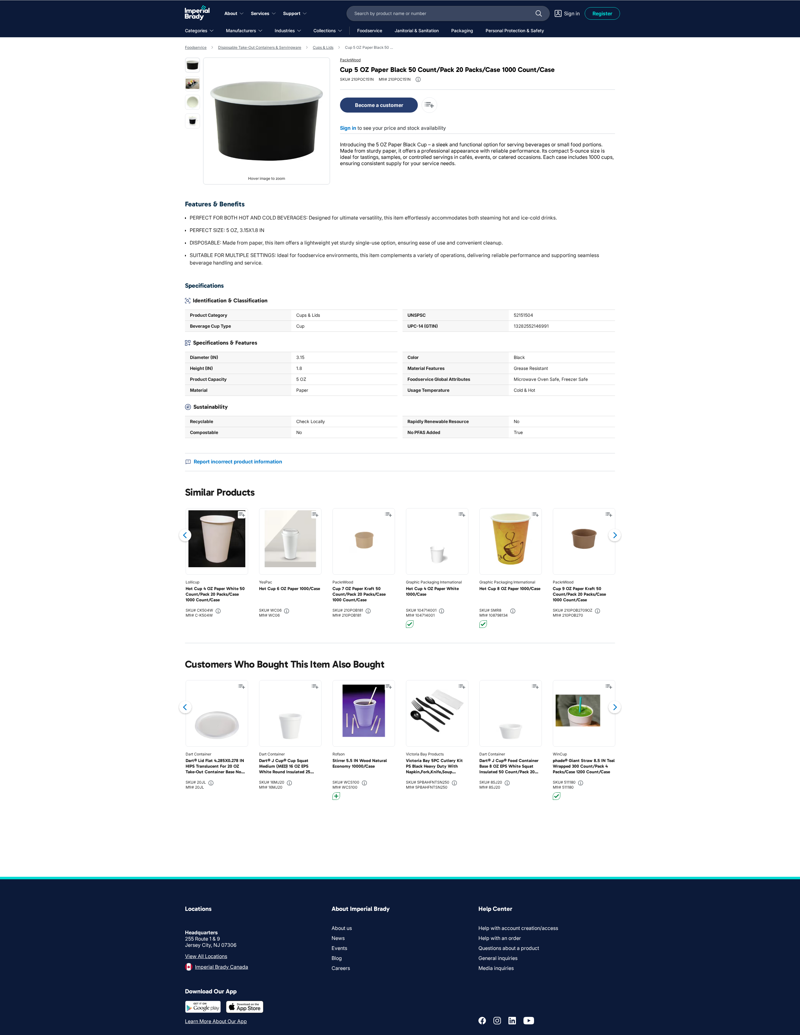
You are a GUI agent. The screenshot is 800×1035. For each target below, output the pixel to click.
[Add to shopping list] (241, 514)
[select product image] (192, 65)
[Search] (539, 13)
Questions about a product (508, 948)
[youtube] (528, 1020)
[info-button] (418, 79)
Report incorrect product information (238, 461)
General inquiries (498, 958)
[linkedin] (512, 1020)
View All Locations (206, 956)
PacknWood (350, 60)
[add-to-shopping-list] (429, 105)
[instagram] (497, 1020)
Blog (337, 958)
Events (339, 948)
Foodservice (196, 47)
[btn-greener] (336, 796)
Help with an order (499, 938)
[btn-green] (409, 624)
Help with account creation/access (518, 928)
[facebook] (482, 1020)
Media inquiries (496, 968)
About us (342, 928)
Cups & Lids (323, 47)
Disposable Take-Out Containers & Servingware (259, 47)
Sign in (348, 128)
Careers (341, 968)
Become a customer (379, 105)
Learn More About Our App (216, 1021)
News (338, 938)
